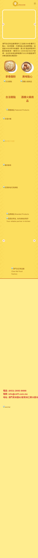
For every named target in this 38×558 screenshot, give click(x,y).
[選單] (35, 3)
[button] (3, 24)
